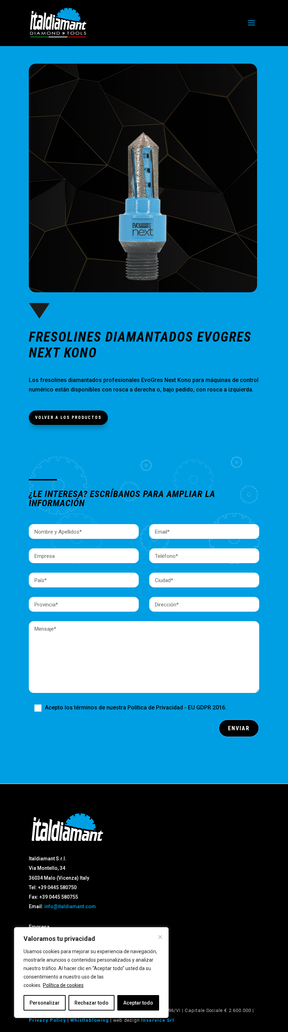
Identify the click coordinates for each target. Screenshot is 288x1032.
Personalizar (45, 1003)
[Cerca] (160, 937)
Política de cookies (63, 985)
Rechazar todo (91, 1003)
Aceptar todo (138, 1003)
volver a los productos (68, 417)
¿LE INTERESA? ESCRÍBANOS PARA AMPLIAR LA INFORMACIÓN (122, 498)
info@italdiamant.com (70, 906)
